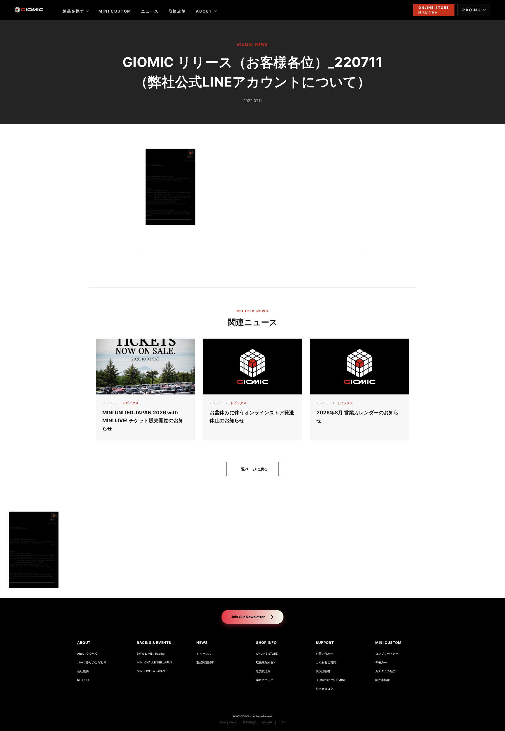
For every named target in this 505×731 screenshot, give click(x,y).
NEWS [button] (201, 642)
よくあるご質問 (326, 662)
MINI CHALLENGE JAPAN (154, 662)
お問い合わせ (324, 653)
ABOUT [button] (84, 642)
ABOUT (204, 11)
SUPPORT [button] (325, 642)
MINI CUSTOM (114, 11)
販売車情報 (382, 680)
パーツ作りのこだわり (91, 662)
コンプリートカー (387, 653)
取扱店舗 (177, 11)
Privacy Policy (228, 722)
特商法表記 (249, 722)
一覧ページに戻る (252, 469)
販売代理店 (263, 671)
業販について (265, 680)
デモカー (381, 662)
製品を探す (73, 11)
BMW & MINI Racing (151, 653)
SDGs (282, 722)
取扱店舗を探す (266, 662)
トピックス (203, 653)
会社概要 (83, 671)
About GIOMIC (87, 653)
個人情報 (267, 722)
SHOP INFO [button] (266, 642)
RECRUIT (83, 680)
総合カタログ (324, 688)
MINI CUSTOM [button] (388, 642)
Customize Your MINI (330, 680)
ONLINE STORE (267, 653)
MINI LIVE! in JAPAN (151, 671)
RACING (471, 10)
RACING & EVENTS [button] (154, 642)
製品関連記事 (205, 662)
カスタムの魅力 (385, 671)
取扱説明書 (323, 671)
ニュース (149, 11)
